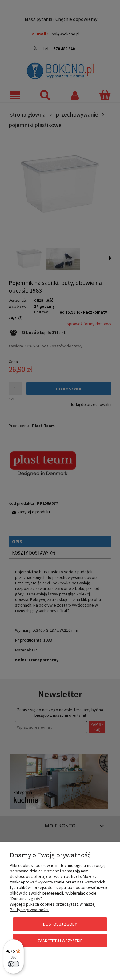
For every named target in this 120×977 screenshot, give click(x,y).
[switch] (13, 964)
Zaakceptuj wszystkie (60, 940)
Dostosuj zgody (60, 924)
